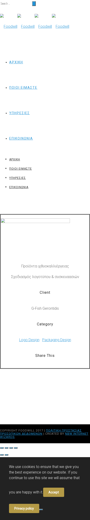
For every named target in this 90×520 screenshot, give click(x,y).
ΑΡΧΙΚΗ (16, 62)
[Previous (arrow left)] (2, 455)
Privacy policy (24, 508)
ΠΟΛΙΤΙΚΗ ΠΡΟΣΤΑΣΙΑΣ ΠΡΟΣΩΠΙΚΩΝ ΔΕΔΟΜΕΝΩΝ (41, 432)
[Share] (6, 448)
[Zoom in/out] (16, 448)
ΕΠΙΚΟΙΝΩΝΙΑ (21, 138)
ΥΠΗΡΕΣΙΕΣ (19, 113)
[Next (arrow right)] (6, 455)
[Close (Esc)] (2, 448)
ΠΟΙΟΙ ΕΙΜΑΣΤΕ (23, 87)
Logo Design (29, 340)
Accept (53, 492)
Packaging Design (56, 340)
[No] (41, 509)
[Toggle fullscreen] (11, 448)
